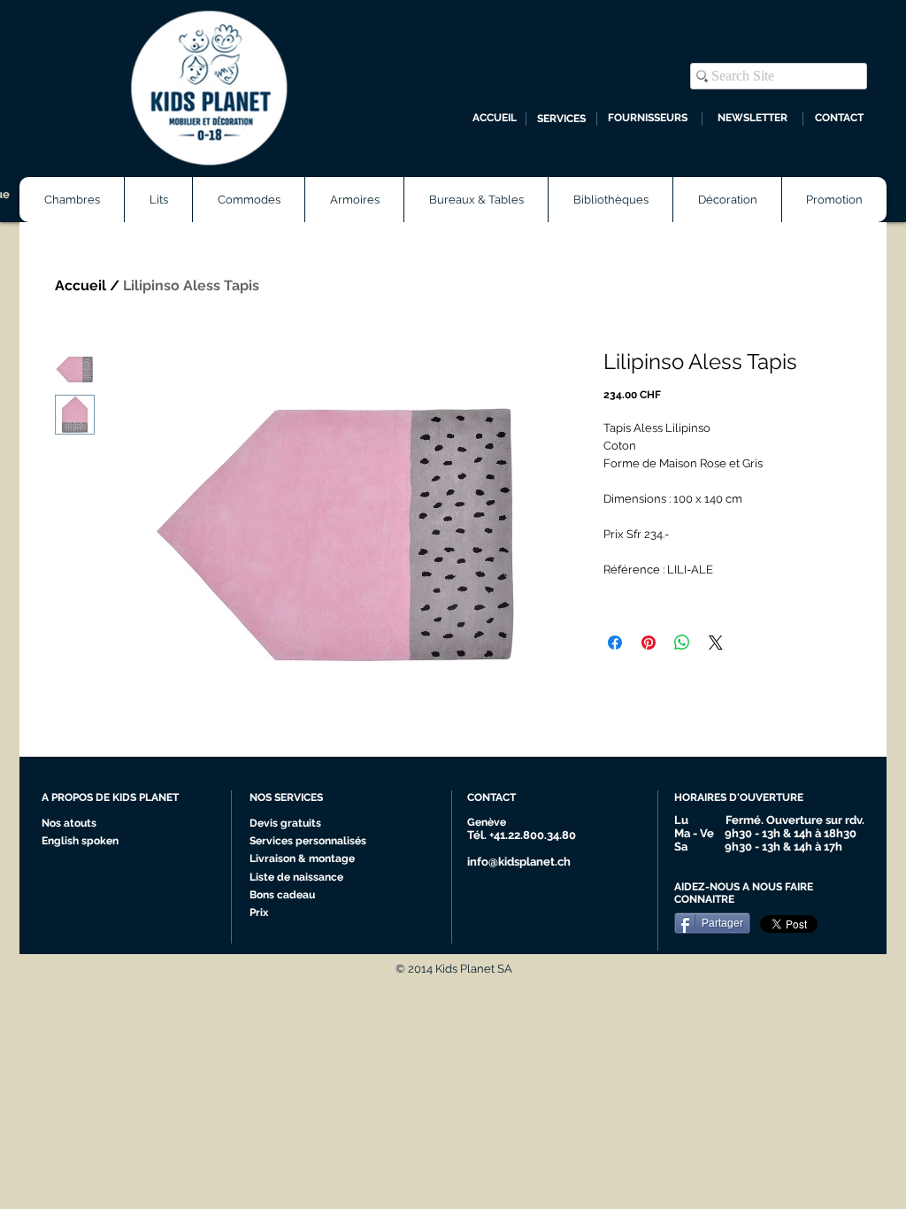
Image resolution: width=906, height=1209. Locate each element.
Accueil (80, 285)
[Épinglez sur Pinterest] (648, 642)
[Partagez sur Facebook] (615, 642)
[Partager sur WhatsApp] (682, 642)
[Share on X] (715, 642)
